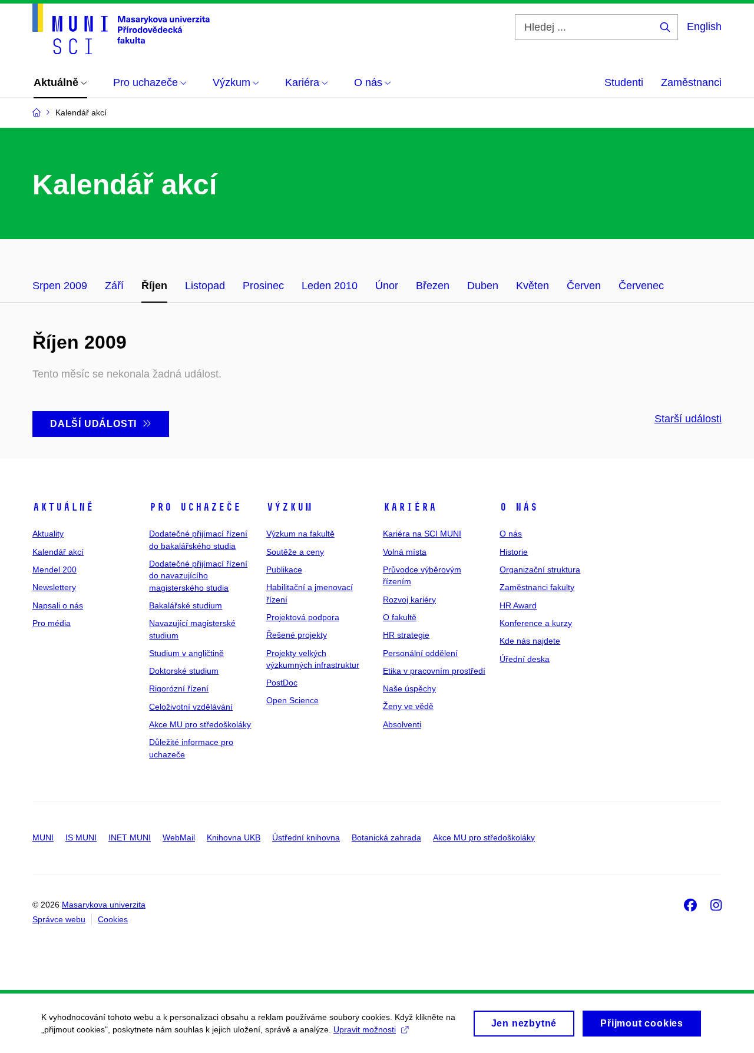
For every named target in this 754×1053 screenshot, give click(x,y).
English (704, 26)
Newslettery (54, 587)
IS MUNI (81, 837)
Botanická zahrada (386, 837)
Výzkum (289, 507)
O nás (519, 507)
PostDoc (281, 682)
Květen (532, 286)
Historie (514, 552)
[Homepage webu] (121, 29)
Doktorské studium (184, 670)
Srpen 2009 (59, 286)
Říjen (154, 286)
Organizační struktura (540, 569)
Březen (432, 286)
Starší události (688, 419)
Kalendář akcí (58, 552)
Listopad (205, 286)
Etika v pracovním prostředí (434, 670)
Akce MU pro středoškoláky (200, 724)
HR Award (518, 605)
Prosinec (263, 286)
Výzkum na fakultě (300, 533)
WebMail (179, 837)
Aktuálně (63, 507)
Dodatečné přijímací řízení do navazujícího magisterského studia (198, 575)
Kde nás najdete (530, 640)
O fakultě (399, 617)
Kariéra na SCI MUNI (422, 533)
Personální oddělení (420, 653)
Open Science (292, 700)
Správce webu (58, 919)
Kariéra (409, 507)
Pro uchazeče (195, 507)
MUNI (43, 837)
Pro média (51, 623)
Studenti (623, 82)
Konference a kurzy (536, 623)
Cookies (113, 919)
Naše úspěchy (409, 688)
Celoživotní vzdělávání (191, 706)
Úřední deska (525, 659)
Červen (584, 286)
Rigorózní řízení (179, 688)
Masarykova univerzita (103, 904)
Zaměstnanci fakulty (537, 587)
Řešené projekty (296, 635)
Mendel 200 (54, 569)
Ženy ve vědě (408, 706)
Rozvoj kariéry (409, 599)
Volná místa (404, 552)
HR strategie (406, 635)
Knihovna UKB (233, 837)
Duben (482, 286)
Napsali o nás (57, 605)
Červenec (641, 286)
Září (114, 286)
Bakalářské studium (185, 605)
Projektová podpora (302, 617)
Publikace (284, 569)
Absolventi (402, 724)
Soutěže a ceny (295, 552)
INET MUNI (129, 837)
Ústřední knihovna (306, 837)
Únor (386, 286)
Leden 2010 (330, 286)
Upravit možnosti (364, 1029)
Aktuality (48, 533)
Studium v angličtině (186, 653)
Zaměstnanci (691, 82)
